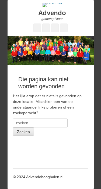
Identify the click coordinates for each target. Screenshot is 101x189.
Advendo (52, 12)
